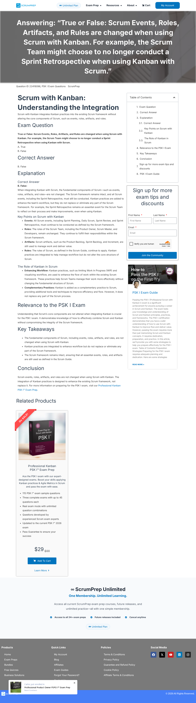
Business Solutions (14, 675)
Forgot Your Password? (66, 675)
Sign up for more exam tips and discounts (156, 166)
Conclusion (146, 158)
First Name (134, 215)
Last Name (159, 215)
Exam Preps (10, 659)
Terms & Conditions (114, 654)
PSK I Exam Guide (149, 173)
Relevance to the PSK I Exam (155, 148)
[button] (174, 97)
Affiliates (58, 664)
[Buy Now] (43, 687)
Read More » (138, 364)
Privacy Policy (111, 659)
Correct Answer (148, 112)
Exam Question (147, 106)
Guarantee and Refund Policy (119, 664)
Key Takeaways (148, 153)
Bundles (8, 664)
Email (131, 227)
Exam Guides (61, 669)
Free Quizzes (11, 669)
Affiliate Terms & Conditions (119, 675)
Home (7, 654)
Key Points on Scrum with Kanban (158, 130)
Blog (56, 659)
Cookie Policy (111, 669)
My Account (60, 654)
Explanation (146, 117)
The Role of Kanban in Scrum (156, 140)
